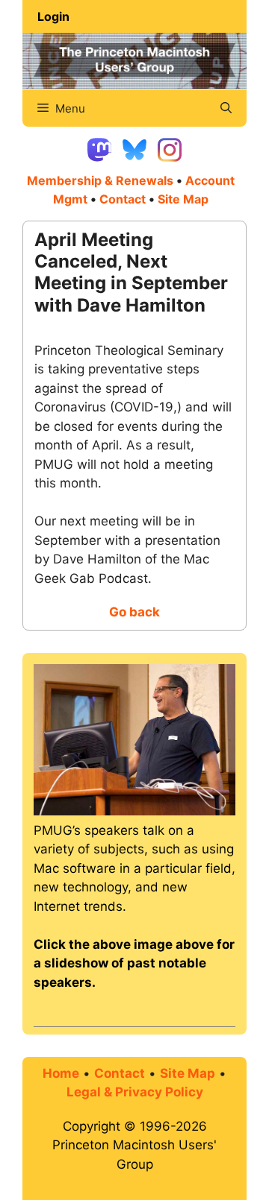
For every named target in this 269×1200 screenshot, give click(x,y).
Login (53, 16)
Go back (134, 611)
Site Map (187, 1073)
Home (61, 1073)
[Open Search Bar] (226, 108)
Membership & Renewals (100, 180)
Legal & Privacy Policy (135, 1091)
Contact (122, 199)
